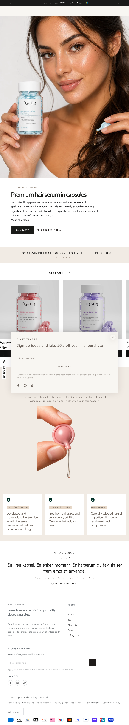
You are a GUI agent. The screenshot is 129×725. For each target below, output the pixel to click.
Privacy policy (28, 703)
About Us (72, 625)
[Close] (112, 337)
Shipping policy (61, 703)
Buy (69, 619)
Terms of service (44, 703)
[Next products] (77, 273)
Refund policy (14, 703)
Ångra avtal (76, 635)
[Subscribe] (92, 662)
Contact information (92, 703)
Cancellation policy (111, 703)
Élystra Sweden (23, 697)
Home (71, 614)
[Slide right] (118, 3)
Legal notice (75, 703)
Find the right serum (50, 230)
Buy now (22, 230)
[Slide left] (10, 3)
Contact (71, 630)
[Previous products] (69, 273)
